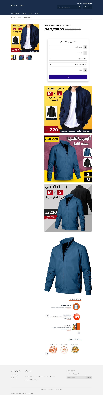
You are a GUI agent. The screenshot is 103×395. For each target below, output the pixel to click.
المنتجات (24, 13)
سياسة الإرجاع (14, 377)
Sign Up (89, 377)
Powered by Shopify (27, 393)
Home (13, 17)
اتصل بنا (37, 13)
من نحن (30, 13)
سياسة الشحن (14, 375)
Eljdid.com (17, 5)
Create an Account (87, 3)
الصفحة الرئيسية (15, 13)
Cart (88, 7)
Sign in (79, 3)
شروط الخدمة (14, 373)
